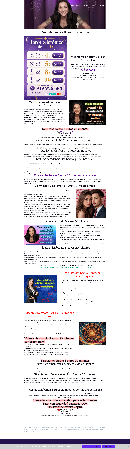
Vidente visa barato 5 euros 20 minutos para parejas (65, 175)
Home (72, 5)
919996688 (66, 131)
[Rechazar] (128, 446)
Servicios (86, 5)
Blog (93, 5)
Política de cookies (108, 446)
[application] (80, 5)
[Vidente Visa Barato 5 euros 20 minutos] (27, 5)
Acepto (86, 446)
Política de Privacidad (34, 442)
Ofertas (78, 5)
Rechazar (96, 446)
